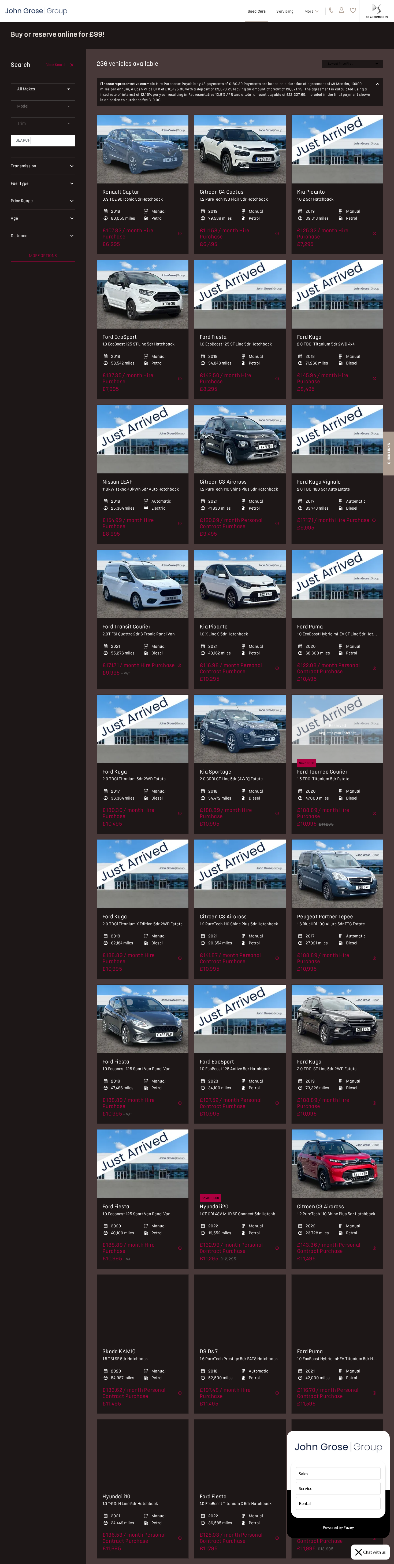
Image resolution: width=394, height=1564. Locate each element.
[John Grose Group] (36, 11)
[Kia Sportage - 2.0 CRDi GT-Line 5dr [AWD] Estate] (240, 729)
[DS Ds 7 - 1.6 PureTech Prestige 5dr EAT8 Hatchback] (240, 1309)
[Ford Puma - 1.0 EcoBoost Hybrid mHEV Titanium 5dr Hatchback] (337, 1309)
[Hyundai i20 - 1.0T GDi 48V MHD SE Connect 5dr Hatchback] (240, 1163)
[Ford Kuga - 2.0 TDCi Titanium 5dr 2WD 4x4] (337, 294)
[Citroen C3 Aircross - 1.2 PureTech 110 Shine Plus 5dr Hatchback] (240, 439)
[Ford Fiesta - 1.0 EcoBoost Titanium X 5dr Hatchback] (240, 1453)
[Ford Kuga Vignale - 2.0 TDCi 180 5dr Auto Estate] (337, 439)
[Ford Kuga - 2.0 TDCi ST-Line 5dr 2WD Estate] (337, 1019)
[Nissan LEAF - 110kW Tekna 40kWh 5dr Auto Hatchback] (142, 439)
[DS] (376, 11)
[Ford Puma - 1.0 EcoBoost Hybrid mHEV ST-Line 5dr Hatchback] (337, 584)
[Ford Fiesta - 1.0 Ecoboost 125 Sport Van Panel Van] (142, 1019)
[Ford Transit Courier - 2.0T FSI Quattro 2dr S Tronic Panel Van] (142, 584)
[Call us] (331, 11)
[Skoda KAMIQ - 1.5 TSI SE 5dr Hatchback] (142, 1309)
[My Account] (341, 11)
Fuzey (349, 1527)
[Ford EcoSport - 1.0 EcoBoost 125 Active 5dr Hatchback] (240, 1019)
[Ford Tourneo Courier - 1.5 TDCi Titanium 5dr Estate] (337, 729)
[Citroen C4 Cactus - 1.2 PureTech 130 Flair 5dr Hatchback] (240, 149)
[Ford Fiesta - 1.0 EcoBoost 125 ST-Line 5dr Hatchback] (240, 294)
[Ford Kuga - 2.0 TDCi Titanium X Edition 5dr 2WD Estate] (142, 874)
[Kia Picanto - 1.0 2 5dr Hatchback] (337, 149)
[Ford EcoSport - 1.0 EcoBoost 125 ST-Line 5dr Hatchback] (142, 294)
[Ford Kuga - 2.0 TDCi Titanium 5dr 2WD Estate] (142, 729)
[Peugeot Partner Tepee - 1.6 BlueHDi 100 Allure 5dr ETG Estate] (337, 874)
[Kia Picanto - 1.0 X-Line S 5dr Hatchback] (240, 584)
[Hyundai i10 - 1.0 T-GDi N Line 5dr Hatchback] (142, 1453)
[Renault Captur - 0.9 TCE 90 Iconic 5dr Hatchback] (142, 149)
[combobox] (43, 89)
